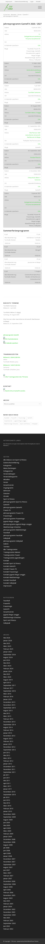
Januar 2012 (7, 764)
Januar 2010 (7, 811)
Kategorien (7, 465)
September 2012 (9, 750)
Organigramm (8, 488)
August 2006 (8, 887)
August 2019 (8, 680)
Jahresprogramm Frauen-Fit (13, 513)
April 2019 (7, 682)
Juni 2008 (6, 850)
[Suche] (34, 7)
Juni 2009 (6, 822)
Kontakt (38, 1)
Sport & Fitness (9, 499)
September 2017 (9, 685)
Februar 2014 (8, 730)
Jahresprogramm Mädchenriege (14, 530)
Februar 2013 (8, 741)
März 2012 (7, 758)
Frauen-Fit (7, 510)
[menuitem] (9, 1)
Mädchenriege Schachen (11, 424)
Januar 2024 (7, 671)
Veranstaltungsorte (10, 477)
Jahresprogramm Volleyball (13, 541)
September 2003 (9, 915)
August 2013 (8, 738)
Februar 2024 (8, 668)
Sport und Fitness (25, 424)
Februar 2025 (8, 649)
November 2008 (9, 842)
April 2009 (7, 828)
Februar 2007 (8, 876)
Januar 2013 (7, 744)
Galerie (5, 544)
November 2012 (9, 747)
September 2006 (9, 884)
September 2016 (9, 691)
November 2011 (9, 769)
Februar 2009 (8, 834)
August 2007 (8, 867)
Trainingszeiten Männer (11, 552)
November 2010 (9, 792)
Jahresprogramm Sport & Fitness (15, 502)
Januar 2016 (7, 699)
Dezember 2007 (9, 859)
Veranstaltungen (9, 474)
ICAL (39, 45)
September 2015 (9, 708)
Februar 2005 (8, 904)
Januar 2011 (7, 789)
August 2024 (8, 657)
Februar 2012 (8, 761)
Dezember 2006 (9, 881)
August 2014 (8, 727)
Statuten (6, 493)
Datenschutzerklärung (21, 1)
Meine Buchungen (9, 468)
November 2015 (9, 705)
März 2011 (7, 786)
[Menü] (39, 7)
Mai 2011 (6, 780)
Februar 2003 (8, 920)
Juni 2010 (6, 800)
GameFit (29, 418)
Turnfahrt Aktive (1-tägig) (32, 113)
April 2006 (7, 890)
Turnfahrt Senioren (34, 92)
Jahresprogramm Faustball (12, 535)
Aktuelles (6, 479)
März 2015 (7, 716)
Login (31, 1)
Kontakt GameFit (9, 566)
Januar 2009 (7, 836)
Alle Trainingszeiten (10, 549)
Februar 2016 (8, 696)
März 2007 (7, 873)
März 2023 (7, 677)
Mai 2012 (6, 755)
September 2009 (9, 817)
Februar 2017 (8, 688)
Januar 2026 (7, 640)
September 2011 (9, 772)
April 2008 (7, 853)
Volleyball (34, 424)
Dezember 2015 (9, 702)
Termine (6, 547)
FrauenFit (14, 418)
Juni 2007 (6, 870)
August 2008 (8, 845)
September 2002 (9, 923)
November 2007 (9, 862)
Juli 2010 (6, 797)
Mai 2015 (6, 713)
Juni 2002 (6, 926)
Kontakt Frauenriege (10, 572)
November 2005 (9, 895)
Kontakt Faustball (9, 580)
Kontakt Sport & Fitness (12, 563)
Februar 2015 (8, 719)
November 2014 (9, 722)
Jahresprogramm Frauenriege (14, 519)
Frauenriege (22, 418)
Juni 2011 (6, 778)
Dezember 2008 (9, 839)
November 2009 (9, 814)
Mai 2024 (6, 663)
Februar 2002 (8, 929)
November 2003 (9, 912)
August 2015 (8, 710)
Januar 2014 (7, 733)
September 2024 (9, 654)
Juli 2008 (6, 848)
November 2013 (9, 736)
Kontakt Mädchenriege (11, 577)
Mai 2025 (6, 643)
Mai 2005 (6, 901)
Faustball (6, 418)
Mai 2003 (6, 918)
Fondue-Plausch (35, 157)
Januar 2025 (7, 652)
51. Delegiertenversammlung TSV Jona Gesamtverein (32, 36)
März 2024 (7, 666)
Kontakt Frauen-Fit (10, 569)
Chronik (6, 496)
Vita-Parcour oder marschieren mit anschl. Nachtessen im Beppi (32, 135)
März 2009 (7, 831)
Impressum (9, 1)
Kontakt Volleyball (9, 583)
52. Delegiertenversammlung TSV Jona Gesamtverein (32, 202)
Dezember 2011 (9, 766)
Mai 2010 (6, 803)
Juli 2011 (6, 775)
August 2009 (8, 820)
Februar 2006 (8, 892)
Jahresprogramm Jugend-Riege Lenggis (17, 524)
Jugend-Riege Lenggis (20, 421)
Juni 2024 (6, 660)
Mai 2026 (6, 638)
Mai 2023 (6, 674)
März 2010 (7, 806)
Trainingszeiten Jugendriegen (13, 558)
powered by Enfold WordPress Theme (27, 941)
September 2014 (9, 724)
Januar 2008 (7, 856)
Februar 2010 (8, 808)
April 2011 (7, 783)
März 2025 (7, 646)
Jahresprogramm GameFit (12, 507)
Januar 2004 (7, 906)
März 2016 (7, 694)
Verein (5, 482)
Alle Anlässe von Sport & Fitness (14, 460)
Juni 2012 (6, 752)
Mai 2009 (6, 825)
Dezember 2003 (9, 909)
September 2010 (9, 794)
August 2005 (8, 898)
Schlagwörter (8, 471)
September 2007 (9, 864)
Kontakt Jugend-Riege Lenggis (14, 575)
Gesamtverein (8, 421)
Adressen (6, 491)
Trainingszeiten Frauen (11, 555)
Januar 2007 (7, 878)
